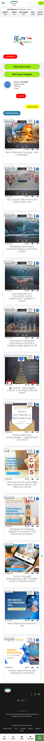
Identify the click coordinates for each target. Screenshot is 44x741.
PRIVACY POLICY (7, 728)
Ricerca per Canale (22, 67)
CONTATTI (38, 728)
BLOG (22, 730)
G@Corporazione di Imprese (15, 356)
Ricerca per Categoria (22, 74)
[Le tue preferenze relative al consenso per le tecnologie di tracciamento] (42, 556)
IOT (6, 450)
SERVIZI (30, 728)
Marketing (8, 120)
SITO (16, 728)
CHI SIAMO (23, 728)
